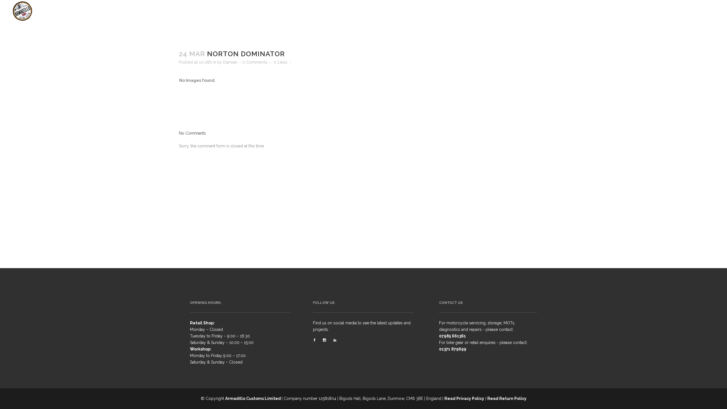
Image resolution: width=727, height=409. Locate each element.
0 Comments (255, 62)
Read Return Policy (507, 398)
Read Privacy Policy (464, 398)
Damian (230, 62)
